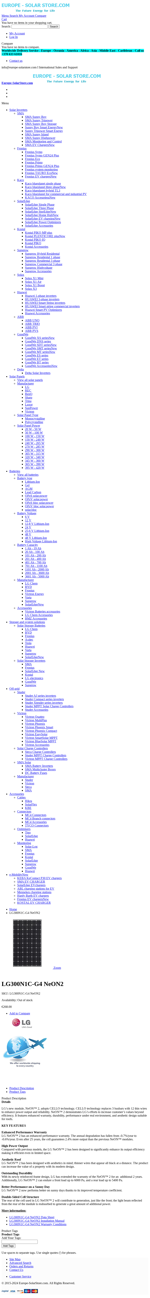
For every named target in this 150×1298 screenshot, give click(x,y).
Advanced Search (20, 1262)
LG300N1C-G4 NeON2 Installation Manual (36, 1220)
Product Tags (17, 1091)
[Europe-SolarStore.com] (36, 12)
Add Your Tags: (11, 1238)
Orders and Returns (21, 1266)
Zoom (57, 967)
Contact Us (16, 1269)
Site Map (15, 1259)
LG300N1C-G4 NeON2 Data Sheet (31, 1217)
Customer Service (20, 1276)
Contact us (15, 60)
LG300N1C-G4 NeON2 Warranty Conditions (37, 1224)
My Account (17, 33)
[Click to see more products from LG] (22, 1027)
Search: (6, 26)
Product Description (21, 1088)
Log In (13, 37)
